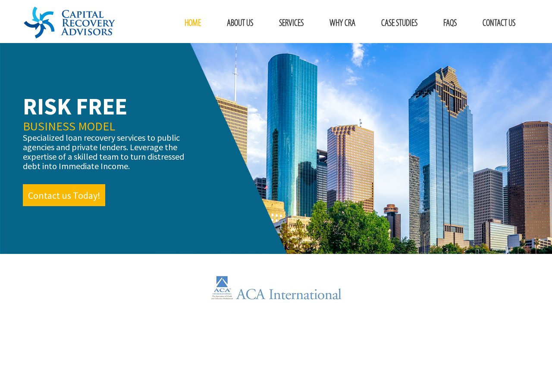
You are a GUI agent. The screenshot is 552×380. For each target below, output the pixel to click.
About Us (240, 23)
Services (291, 23)
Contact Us (499, 23)
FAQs (450, 23)
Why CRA (342, 23)
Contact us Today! (64, 195)
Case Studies (399, 23)
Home (193, 23)
